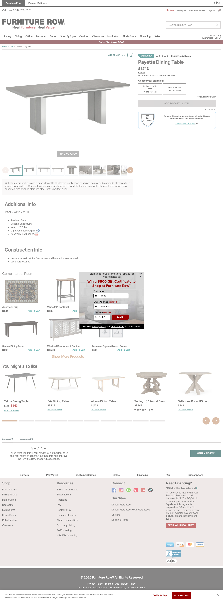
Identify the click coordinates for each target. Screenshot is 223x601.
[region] (111, 595)
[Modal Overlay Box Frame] (111, 300)
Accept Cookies (181, 595)
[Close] (218, 595)
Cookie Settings (160, 595)
